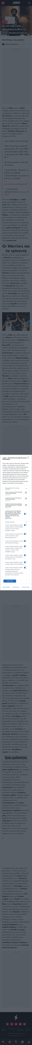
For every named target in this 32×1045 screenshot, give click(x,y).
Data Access (16, 587)
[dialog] (16, 522)
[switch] (25, 492)
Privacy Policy (25, 587)
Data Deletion (6, 587)
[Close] (28, 458)
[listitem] (16, 488)
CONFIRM (10, 581)
